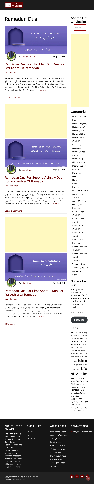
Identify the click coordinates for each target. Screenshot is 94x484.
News (74, 180)
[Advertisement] (36, 121)
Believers (78, 333)
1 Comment (10, 324)
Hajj (86, 353)
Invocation (74, 361)
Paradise (79, 381)
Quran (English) (79, 201)
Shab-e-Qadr (75, 396)
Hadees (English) (79, 123)
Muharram (76, 173)
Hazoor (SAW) (78, 130)
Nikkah (73, 381)
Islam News (77, 148)
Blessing (84, 333)
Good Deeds (75, 353)
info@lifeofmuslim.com (83, 432)
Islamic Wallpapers (80, 159)
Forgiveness (82, 350)
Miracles (76, 169)
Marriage (74, 378)
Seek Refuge (80, 393)
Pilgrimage (75, 384)
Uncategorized (78, 271)
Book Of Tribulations (79, 335)
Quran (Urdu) (78, 204)
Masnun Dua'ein (79, 166)
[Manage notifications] (88, 479)
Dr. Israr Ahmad (79, 116)
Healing (73, 356)
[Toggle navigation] (85, 5)
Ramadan (76, 208)
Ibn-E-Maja (77, 145)
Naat (74, 176)
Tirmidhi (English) (80, 267)
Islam (82, 360)
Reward (73, 393)
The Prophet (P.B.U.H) (78, 411)
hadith (82, 353)
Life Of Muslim (78, 162)
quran (83, 387)
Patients (86, 381)
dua (80, 341)
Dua (6, 72)
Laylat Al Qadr (82, 365)
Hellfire (78, 356)
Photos (75, 183)
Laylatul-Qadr (75, 369)
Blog (30, 435)
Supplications (78, 260)
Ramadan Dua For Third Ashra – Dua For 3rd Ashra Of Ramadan (34, 66)
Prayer (81, 384)
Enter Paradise (81, 344)
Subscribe (79, 320)
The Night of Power (83, 408)
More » (43, 90)
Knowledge (74, 365)
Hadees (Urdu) (78, 127)
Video (74, 275)
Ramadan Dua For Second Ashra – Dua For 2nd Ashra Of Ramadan (33, 179)
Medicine (82, 378)
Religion (82, 390)
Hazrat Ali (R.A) (78, 134)
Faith (81, 347)
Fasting (74, 350)
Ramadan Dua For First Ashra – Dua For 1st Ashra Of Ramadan (34, 292)
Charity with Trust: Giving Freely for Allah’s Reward (58, 449)
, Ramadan (13, 72)
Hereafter (84, 356)
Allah (73, 333)
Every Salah (74, 347)
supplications (75, 402)
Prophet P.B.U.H (76, 387)
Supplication (76, 399)
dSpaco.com (19, 479)
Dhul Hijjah (74, 341)
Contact (31, 439)
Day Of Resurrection (79, 338)
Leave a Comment (14, 97)
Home (30, 432)
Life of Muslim (28, 56)
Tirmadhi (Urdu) (79, 264)
